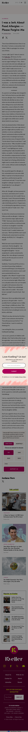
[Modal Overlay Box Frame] (14, 366)
